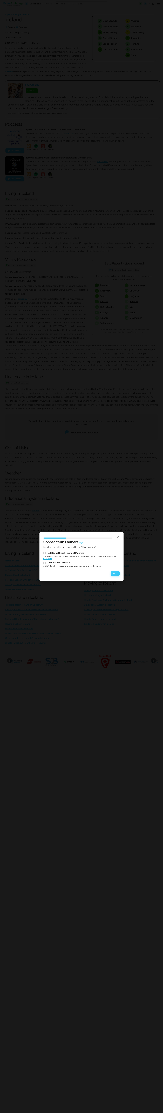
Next (115, 573)
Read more (47, 559)
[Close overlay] (118, 536)
